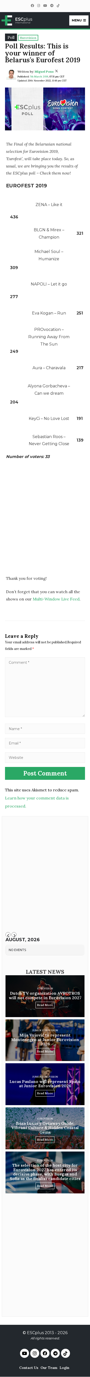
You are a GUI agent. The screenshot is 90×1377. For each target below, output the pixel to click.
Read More (45, 1005)
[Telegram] (51, 6)
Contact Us (28, 1367)
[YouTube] (45, 6)
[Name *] (45, 728)
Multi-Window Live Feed (56, 598)
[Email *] (45, 742)
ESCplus (35, 1332)
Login (64, 1367)
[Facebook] (32, 6)
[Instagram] (39, 6)
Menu (77, 20)
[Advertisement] (45, 523)
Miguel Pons (44, 71)
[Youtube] (24, 1353)
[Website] (45, 757)
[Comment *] (45, 715)
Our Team (48, 1367)
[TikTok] (58, 6)
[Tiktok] (65, 1353)
